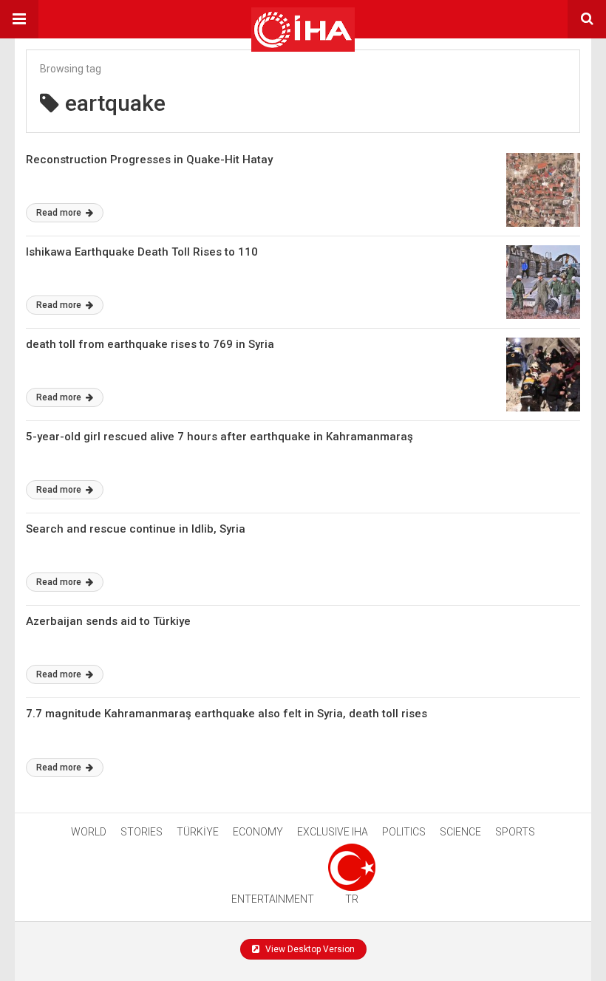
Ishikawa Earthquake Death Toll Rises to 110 (142, 252)
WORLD (88, 832)
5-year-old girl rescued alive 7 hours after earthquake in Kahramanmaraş (219, 436)
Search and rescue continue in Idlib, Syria (135, 529)
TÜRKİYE (198, 832)
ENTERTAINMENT (272, 899)
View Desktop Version (309, 949)
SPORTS (515, 832)
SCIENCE (460, 832)
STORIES (141, 832)
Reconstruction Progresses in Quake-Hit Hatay (149, 159)
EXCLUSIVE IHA (332, 832)
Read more (60, 213)
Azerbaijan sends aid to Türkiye (108, 621)
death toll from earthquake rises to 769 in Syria (150, 344)
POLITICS (404, 832)
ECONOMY (258, 832)
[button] (19, 19)
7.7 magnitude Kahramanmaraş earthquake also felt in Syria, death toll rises (226, 713)
